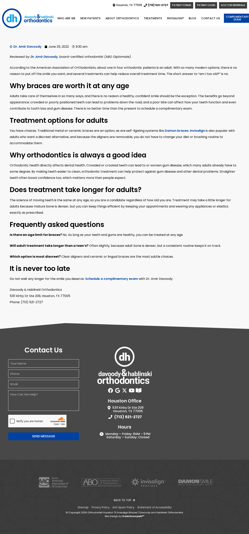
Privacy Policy (100, 507)
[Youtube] (131, 390)
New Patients (90, 18)
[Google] (117, 390)
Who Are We (66, 18)
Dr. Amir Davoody (44, 56)
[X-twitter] (124, 390)
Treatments (153, 18)
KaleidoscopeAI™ (133, 516)
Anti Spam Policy (123, 507)
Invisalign (197, 130)
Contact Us (210, 18)
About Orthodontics (122, 18)
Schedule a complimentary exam (111, 279)
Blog (192, 18)
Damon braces (177, 130)
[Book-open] (138, 390)
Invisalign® (175, 18)
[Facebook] (110, 390)
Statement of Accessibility (154, 507)
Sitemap (83, 507)
